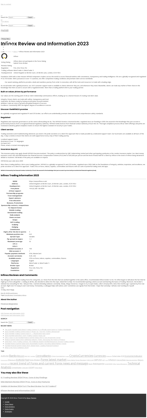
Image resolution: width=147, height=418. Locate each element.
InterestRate (121, 360)
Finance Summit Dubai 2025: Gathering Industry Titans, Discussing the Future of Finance (35, 340)
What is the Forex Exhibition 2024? (17, 348)
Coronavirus (60, 356)
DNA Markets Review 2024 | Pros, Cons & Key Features (25, 382)
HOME (7, 43)
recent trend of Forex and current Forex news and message (49, 363)
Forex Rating (18, 295)
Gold (106, 360)
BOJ (29, 356)
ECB (122, 356)
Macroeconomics (131, 360)
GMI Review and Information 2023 (12, 313)
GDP (103, 360)
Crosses (67, 356)
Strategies (9, 52)
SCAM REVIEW (108, 364)
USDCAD (25, 368)
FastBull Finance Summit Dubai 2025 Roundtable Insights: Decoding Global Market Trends (35, 344)
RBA (8, 364)
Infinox (24, 295)
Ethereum (12, 360)
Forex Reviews (81, 360)
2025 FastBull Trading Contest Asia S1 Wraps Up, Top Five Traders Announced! (32, 332)
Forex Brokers (10, 47)
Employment (4, 360)
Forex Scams (10, 49)
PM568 (4, 30)
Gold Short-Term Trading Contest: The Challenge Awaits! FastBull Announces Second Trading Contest (39, 342)
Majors (140, 360)
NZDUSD (4, 364)
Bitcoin (20, 355)
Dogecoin (109, 356)
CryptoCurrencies (81, 356)
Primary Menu (6, 39)
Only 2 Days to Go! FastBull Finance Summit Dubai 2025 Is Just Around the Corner (33, 338)
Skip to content (6, 4)
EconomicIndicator (133, 356)
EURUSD (20, 359)
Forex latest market (53, 359)
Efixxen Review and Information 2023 (18, 390)
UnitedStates (17, 367)
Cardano (32, 356)
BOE (26, 356)
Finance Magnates (9, 304)
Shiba (114, 364)
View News (38, 368)
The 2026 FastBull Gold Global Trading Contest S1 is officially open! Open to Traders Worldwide (38, 330)
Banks (13, 356)
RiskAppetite (98, 363)
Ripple (90, 364)
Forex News (9, 45)
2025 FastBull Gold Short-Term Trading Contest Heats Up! (25, 336)
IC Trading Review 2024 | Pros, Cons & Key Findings (24, 377)
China (53, 356)
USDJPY (31, 367)
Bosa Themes (31, 398)
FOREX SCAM (90, 360)
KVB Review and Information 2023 (12, 315)
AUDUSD (5, 356)
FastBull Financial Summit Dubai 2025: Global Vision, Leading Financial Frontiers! (32, 346)
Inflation (112, 360)
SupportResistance (121, 364)
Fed (27, 359)
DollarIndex (116, 356)
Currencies (100, 355)
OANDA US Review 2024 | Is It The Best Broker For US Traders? (28, 386)
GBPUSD (98, 360)
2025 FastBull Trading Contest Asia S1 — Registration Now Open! (27, 334)
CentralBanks (43, 355)
